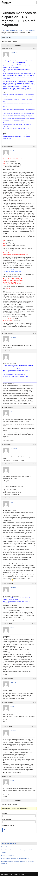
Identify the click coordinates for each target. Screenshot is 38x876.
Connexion (7, 830)
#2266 (34, 48)
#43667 (34, 776)
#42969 (34, 333)
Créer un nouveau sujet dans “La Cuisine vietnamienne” (15, 858)
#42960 (34, 146)
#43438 (34, 678)
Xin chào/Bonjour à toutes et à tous (10, 846)
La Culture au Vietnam (28, 30)
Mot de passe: (6, 819)
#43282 (34, 464)
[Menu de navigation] (34, 2)
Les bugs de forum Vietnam (8, 855)
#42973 (34, 351)
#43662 (34, 726)
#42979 (34, 407)
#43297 (34, 498)
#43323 (34, 583)
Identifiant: (5, 813)
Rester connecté (9, 825)
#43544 (34, 702)
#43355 (34, 623)
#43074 (34, 444)
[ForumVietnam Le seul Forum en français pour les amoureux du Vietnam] (6, 2)
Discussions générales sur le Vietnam (12, 30)
